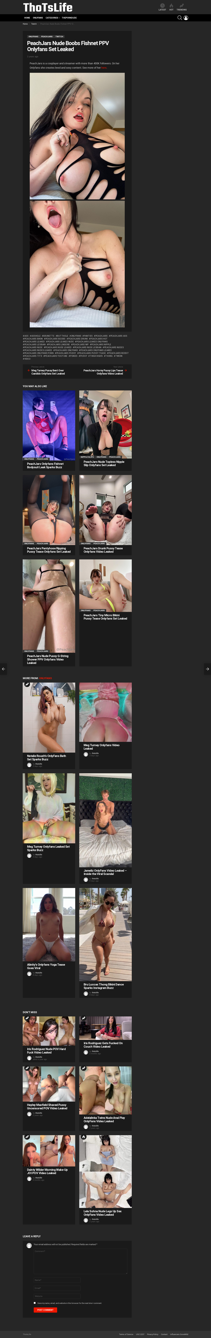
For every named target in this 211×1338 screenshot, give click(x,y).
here (104, 67)
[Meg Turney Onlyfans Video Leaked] (105, 712)
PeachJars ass (118, 336)
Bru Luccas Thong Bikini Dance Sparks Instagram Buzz (104, 986)
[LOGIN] (186, 17)
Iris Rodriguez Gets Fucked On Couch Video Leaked (103, 1044)
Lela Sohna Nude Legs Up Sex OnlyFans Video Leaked (103, 1213)
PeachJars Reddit (119, 353)
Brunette (48, 336)
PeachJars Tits (33, 356)
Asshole (36, 336)
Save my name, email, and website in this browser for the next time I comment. (69, 1303)
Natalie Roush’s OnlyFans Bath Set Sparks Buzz (46, 757)
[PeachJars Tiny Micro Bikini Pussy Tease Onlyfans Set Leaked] (105, 585)
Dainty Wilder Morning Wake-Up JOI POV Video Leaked (47, 1171)
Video (27, 359)
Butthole (62, 336)
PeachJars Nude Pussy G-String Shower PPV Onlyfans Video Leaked (47, 659)
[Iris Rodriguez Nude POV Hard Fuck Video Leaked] (49, 1031)
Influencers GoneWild (179, 1334)
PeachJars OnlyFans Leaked (96, 350)
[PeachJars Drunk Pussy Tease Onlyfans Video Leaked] (105, 510)
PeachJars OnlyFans (66, 350)
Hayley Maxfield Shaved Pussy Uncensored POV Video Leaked (47, 1106)
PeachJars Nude (33, 347)
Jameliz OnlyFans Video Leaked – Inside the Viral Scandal (105, 872)
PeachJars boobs (55, 339)
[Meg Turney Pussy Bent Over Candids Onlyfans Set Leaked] (3, 669)
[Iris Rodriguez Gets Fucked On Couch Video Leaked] (105, 1028)
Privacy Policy (152, 1334)
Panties (88, 336)
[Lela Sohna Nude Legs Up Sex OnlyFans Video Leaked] (105, 1171)
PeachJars (101, 336)
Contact (164, 1334)
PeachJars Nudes (114, 347)
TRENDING (182, 10)
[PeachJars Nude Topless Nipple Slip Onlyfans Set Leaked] (105, 424)
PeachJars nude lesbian (87, 347)
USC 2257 (140, 1334)
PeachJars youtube (56, 356)
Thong (109, 356)
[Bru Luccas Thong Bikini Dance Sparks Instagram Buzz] (105, 934)
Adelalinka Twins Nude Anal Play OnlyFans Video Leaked (104, 1119)
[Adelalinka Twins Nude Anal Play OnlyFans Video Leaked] (105, 1090)
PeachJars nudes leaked (38, 350)
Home (27, 18)
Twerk (119, 356)
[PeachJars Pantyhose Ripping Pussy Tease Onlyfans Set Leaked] (49, 510)
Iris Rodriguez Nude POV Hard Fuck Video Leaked (46, 1050)
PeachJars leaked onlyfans (92, 341)
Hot (84, 1137)
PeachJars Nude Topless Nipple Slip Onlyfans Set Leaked (104, 463)
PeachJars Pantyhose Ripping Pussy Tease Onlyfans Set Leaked (49, 550)
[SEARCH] (180, 17)
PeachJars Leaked (34, 341)
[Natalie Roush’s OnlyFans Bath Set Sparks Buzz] (49, 718)
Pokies (74, 356)
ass (26, 336)
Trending (27, 684)
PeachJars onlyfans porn (39, 353)
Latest (162, 10)
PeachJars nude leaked (58, 347)
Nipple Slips (87, 457)
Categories (52, 18)
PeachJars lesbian (35, 344)
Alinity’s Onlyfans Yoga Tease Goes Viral (46, 966)
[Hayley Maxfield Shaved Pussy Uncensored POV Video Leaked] (49, 1084)
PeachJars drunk (78, 339)
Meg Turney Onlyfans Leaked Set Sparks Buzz (48, 848)
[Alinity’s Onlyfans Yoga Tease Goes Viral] (49, 924)
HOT (171, 10)
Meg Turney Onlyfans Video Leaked (102, 746)
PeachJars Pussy (66, 353)
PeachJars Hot (99, 339)
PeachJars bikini (33, 339)
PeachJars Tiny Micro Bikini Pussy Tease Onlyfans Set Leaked (105, 617)
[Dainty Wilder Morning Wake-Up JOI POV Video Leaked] (49, 1150)
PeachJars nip (81, 344)
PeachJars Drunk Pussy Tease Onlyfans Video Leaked (103, 550)
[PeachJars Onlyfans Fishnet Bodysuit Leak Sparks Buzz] (49, 425)
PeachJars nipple (101, 344)
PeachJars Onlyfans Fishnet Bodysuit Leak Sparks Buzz (45, 465)
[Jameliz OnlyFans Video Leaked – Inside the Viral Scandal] (105, 820)
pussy (83, 356)
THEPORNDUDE (69, 18)
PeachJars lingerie (59, 344)
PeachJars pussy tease (92, 353)
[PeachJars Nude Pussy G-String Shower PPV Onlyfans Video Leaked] (49, 606)
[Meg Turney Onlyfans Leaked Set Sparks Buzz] (49, 808)
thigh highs (96, 356)
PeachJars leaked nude (61, 341)
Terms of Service (126, 1334)
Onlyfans (38, 18)
